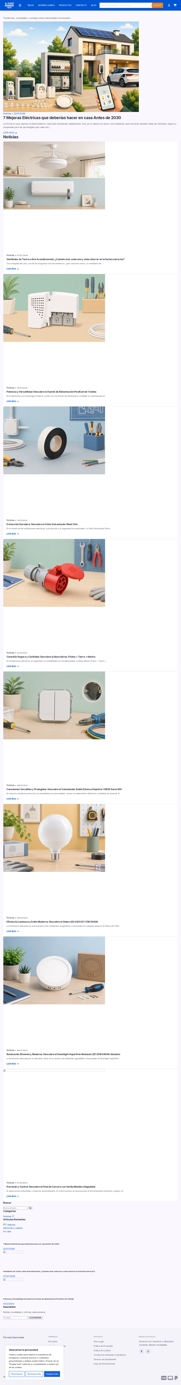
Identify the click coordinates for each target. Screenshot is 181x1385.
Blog (94, 5)
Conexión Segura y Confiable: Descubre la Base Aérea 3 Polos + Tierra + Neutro (50, 656)
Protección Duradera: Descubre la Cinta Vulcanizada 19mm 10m (41, 524)
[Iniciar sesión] (169, 5)
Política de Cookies (102, 1350)
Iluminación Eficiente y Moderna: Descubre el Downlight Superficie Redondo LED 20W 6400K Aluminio (63, 1054)
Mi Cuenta (52, 1341)
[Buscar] (30, 1208)
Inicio (31, 5)
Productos (65, 5)
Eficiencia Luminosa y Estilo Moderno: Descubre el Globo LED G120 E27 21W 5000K (52, 921)
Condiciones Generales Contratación (110, 1355)
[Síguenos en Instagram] (148, 1351)
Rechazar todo (34, 1374)
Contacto (81, 5)
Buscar (157, 5)
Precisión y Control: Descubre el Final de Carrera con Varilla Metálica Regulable (50, 1186)
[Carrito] (175, 5)
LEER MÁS (11, 269)
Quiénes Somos (46, 5)
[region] (34, 1363)
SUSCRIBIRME (35, 1318)
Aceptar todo (52, 1374)
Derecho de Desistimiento (105, 1359)
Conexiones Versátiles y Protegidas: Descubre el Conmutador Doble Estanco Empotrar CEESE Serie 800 (64, 789)
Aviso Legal (99, 1341)
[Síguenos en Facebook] (141, 1351)
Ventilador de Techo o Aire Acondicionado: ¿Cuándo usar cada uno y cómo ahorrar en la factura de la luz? (65, 259)
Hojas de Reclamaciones (104, 1364)
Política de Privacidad (103, 1346)
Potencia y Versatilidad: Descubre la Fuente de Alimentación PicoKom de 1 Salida (51, 391)
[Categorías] (20, 5)
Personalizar (17, 1374)
